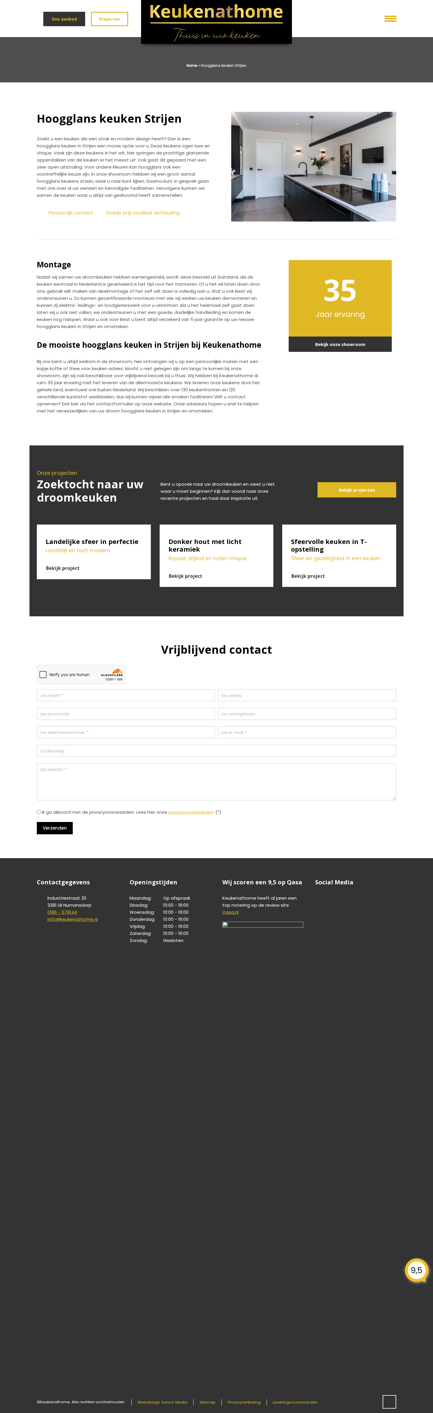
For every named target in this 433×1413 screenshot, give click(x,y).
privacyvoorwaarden (190, 812)
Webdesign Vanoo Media (162, 1402)
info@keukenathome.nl (72, 919)
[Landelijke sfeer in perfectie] (94, 528)
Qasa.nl (230, 912)
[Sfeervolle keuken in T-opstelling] (339, 528)
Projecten (109, 19)
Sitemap (207, 1402)
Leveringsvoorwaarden (295, 1402)
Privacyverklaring (244, 1402)
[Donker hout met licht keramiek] (217, 528)
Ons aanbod (64, 19)
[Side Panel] (386, 17)
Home (191, 65)
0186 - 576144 (62, 912)
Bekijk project (63, 568)
